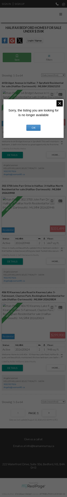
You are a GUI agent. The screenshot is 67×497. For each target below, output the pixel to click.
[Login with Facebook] (5, 42)
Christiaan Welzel (23, 494)
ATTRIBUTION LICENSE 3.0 (52, 494)
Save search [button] (17, 57)
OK (34, 127)
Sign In (6, 3)
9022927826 (10, 171)
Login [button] (34, 40)
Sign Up (19, 3)
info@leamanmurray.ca (40, 446)
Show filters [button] (49, 57)
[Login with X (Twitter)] (20, 42)
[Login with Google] (12, 42)
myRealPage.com (33, 486)
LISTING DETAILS (12, 155)
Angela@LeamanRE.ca (14, 174)
